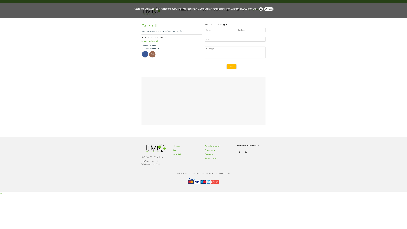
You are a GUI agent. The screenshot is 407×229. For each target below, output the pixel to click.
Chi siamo (176, 146)
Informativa (268, 9)
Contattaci (177, 154)
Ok (261, 9)
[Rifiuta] (404, 9)
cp (1, 193)
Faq (174, 150)
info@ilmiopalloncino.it (149, 41)
